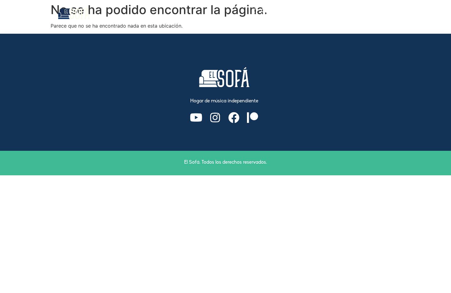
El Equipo (295, 13)
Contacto (380, 13)
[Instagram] (215, 117)
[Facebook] (233, 117)
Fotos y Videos (337, 13)
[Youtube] (196, 117)
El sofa (264, 13)
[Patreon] (252, 117)
